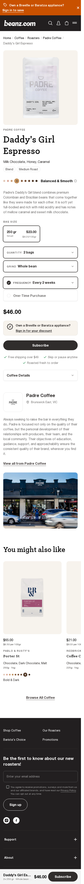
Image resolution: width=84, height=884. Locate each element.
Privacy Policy (68, 790)
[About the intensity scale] (75, 180)
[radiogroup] (40, 234)
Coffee (19, 38)
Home (7, 38)
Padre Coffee (52, 38)
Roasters (34, 38)
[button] (58, 23)
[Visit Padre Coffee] (13, 402)
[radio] (40, 295)
